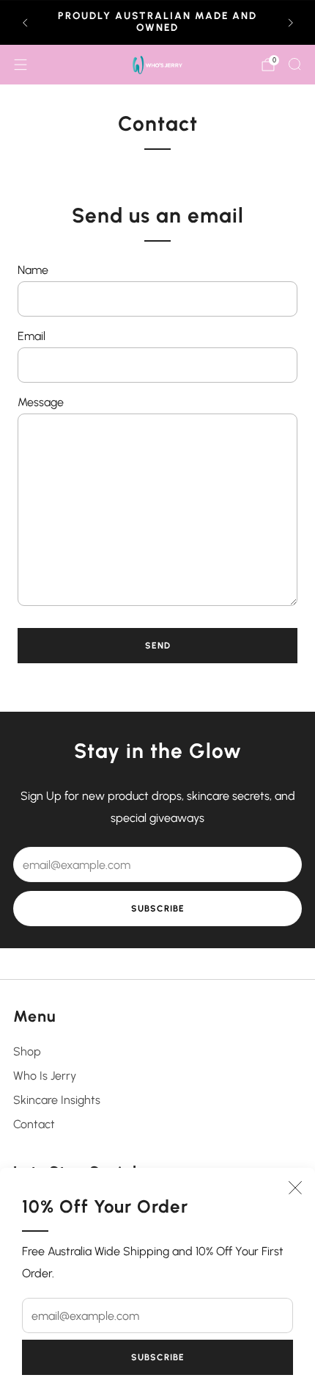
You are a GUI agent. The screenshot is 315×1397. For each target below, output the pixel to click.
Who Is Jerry (44, 1076)
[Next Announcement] (291, 23)
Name (33, 270)
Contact (34, 1124)
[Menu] (20, 64)
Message (41, 402)
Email (31, 336)
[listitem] (158, 23)
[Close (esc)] (295, 1188)
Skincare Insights (56, 1100)
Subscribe (158, 1357)
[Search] (294, 64)
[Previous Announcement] (25, 23)
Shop (27, 1051)
